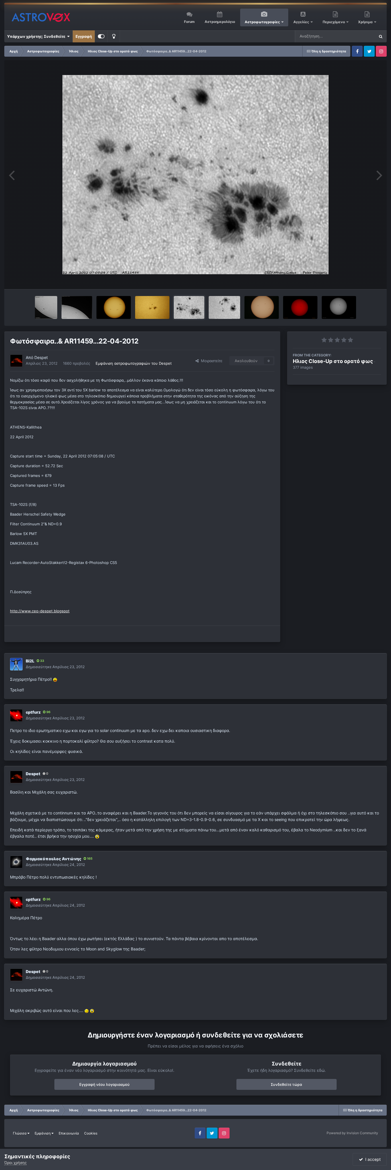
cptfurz (33, 712)
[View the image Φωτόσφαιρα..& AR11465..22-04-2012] (224, 307)
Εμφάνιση (43, 1133)
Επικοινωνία (69, 1133)
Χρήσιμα (366, 22)
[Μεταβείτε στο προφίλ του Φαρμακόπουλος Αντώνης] (16, 862)
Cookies (90, 1133)
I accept (372, 1159)
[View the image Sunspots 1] (77, 307)
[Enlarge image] (55, 679)
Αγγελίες (301, 22)
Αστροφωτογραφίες (262, 22)
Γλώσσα (20, 1133)
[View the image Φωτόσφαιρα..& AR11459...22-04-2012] (189, 307)
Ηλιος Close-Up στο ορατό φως (333, 361)
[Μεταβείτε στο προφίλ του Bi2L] (16, 664)
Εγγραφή (84, 36)
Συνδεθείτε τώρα (286, 1084)
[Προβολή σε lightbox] (195, 174)
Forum (189, 21)
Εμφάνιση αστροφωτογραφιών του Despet (134, 363)
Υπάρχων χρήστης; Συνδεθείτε (37, 36)
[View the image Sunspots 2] (46, 307)
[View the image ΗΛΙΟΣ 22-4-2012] (113, 307)
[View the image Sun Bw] (339, 307)
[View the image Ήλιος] (261, 307)
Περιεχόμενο (334, 22)
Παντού (360, 36)
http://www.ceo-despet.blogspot (40, 611)
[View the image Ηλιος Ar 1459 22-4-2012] (152, 307)
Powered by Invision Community (352, 1133)
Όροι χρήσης (15, 1162)
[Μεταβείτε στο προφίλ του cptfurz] (16, 715)
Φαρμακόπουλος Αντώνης (53, 858)
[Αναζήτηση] (381, 36)
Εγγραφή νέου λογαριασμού (104, 1084)
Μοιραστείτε (210, 360)
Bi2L (30, 660)
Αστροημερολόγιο (220, 21)
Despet (41, 357)
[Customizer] (101, 36)
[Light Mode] (114, 36)
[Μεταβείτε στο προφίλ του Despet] (16, 360)
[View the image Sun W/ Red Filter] (300, 307)
